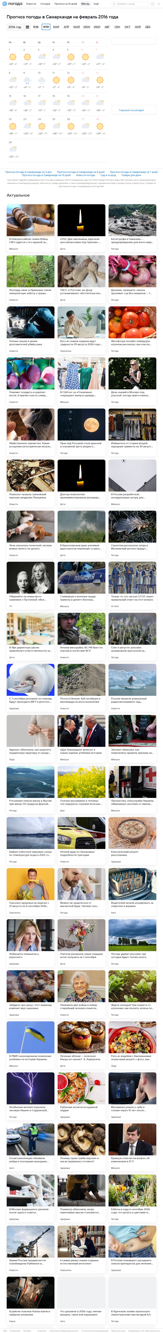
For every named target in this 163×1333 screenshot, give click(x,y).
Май (76, 27)
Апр (66, 27)
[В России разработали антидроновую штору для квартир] (132, 483)
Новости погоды (85, 175)
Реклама (27, 1331)
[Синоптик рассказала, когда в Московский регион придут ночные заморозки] (132, 535)
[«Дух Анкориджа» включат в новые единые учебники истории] (81, 739)
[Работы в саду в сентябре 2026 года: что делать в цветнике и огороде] (132, 1198)
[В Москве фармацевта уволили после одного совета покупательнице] (30, 1198)
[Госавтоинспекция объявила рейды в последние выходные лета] (30, 1147)
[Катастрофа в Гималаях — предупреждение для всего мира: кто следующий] (132, 228)
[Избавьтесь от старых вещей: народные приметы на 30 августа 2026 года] (132, 432)
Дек (148, 27)
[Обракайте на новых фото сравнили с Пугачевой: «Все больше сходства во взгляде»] (30, 586)
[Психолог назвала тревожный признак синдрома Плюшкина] (30, 483)
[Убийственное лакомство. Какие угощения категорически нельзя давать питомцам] (30, 432)
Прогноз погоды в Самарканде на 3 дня (28, 171)
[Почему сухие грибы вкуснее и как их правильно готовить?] (81, 1147)
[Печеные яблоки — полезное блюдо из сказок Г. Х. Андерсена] (81, 1045)
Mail (5, 1331)
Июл (97, 27)
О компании (15, 1331)
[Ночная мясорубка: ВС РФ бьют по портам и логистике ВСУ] (81, 637)
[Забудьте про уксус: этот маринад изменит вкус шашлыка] (30, 994)
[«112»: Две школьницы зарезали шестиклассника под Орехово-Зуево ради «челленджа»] (81, 228)
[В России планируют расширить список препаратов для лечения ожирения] (132, 1249)
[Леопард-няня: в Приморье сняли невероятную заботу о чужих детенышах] (30, 279)
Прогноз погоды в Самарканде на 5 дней (81, 171)
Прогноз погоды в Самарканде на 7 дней (134, 171)
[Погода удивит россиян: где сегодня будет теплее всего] (132, 943)
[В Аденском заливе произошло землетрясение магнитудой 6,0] (132, 1301)
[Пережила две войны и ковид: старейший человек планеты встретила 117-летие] (81, 994)
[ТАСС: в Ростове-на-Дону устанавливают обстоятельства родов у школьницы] (81, 279)
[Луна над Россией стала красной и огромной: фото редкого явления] (81, 432)
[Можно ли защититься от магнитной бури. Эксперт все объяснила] (81, 892)
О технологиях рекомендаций (94, 1331)
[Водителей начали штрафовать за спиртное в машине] (132, 892)
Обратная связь (118, 1331)
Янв (36, 27)
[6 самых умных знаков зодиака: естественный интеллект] (81, 1249)
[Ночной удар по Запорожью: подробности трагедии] (81, 841)
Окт (127, 27)
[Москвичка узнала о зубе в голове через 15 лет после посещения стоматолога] (132, 1096)
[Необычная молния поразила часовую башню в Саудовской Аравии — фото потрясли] (30, 1096)
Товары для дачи (131, 175)
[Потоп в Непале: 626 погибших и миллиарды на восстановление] (81, 688)
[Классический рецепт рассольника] (132, 841)
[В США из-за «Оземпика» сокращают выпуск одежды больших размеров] (81, 381)
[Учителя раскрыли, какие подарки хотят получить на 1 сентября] (81, 943)
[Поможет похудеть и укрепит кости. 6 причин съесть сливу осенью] (30, 381)
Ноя (138, 27)
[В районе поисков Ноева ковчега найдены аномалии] (30, 1301)
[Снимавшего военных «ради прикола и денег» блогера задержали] (81, 586)
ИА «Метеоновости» (151, 1331)
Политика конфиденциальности (64, 1331)
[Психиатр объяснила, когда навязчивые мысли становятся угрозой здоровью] (81, 1198)
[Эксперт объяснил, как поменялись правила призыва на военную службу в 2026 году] (132, 739)
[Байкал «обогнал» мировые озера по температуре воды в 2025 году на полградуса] (30, 841)
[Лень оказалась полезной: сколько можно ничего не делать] (30, 535)
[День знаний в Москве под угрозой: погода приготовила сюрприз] (132, 381)
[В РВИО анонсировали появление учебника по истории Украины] (30, 1045)
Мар (56, 27)
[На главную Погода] (14, 4)
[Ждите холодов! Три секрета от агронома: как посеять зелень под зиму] (132, 994)
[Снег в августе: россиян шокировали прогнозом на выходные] (132, 637)
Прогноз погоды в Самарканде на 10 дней (46, 175)
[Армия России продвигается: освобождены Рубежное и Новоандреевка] (30, 1249)
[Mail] (5, 4)
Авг (107, 27)
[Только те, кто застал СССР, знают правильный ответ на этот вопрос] (132, 586)
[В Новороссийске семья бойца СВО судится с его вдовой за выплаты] (30, 228)
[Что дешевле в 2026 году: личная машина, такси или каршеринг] (81, 1301)
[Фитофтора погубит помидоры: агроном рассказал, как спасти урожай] (132, 330)
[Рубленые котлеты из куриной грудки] (81, 1096)
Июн (86, 27)
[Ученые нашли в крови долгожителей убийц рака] (30, 330)
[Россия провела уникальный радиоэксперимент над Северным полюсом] (132, 688)
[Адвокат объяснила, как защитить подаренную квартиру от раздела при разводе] (30, 739)
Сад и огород (108, 175)
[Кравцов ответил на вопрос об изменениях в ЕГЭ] (132, 1147)
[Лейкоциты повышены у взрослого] (30, 943)
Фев (46, 27)
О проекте (42, 1331)
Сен (117, 27)
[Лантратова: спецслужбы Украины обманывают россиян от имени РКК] (132, 790)
